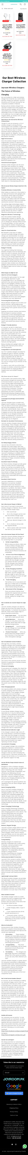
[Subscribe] (23, 1073)
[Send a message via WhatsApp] (24, 1146)
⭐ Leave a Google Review (14, 1093)
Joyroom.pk (10, 1151)
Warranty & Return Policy (14, 1104)
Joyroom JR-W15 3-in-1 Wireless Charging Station (20, 26)
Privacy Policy (14, 1111)
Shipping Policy (14, 1108)
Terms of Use (14, 1115)
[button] (2, 4)
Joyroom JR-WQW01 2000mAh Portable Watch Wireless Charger (7, 56)
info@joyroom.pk (16, 1136)
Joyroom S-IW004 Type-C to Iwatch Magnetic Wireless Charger (7, 27)
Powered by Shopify (20, 1151)
